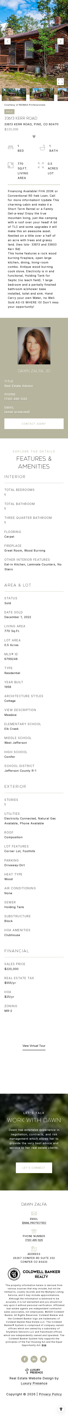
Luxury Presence (34, 1383)
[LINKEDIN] (34, 1359)
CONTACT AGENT (34, 423)
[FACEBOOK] (24, 1359)
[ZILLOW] (43, 1359)
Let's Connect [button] (34, 1167)
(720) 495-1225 (15, 399)
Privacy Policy (50, 1394)
